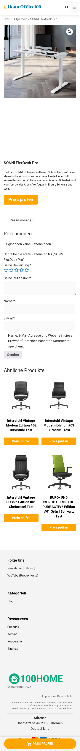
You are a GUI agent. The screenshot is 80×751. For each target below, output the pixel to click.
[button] (69, 31)
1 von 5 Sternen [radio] (6, 270)
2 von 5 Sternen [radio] (11, 270)
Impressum (49, 696)
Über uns (13, 627)
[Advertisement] (40, 132)
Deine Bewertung (17, 265)
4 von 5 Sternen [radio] (21, 270)
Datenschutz (65, 696)
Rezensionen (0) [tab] (22, 220)
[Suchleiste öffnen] (67, 7)
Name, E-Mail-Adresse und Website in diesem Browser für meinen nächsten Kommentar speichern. (42, 340)
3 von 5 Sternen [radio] (16, 270)
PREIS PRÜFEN (43, 743)
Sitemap (12, 648)
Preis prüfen (20, 199)
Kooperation (15, 641)
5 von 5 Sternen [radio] (27, 270)
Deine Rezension (17, 278)
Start (7, 19)
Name (9, 301)
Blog (10, 601)
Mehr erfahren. (65, 708)
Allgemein (20, 19)
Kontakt (12, 634)
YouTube (12, 575)
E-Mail (9, 318)
